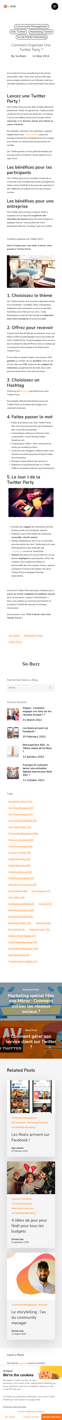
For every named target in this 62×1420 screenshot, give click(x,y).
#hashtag (24, 391)
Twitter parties (31, 134)
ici (49, 597)
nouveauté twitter (33, 636)
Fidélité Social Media (21, 878)
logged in (23, 1363)
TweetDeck (16, 551)
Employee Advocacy (20, 872)
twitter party (15, 642)
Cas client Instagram (20, 814)
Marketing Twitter (41, 31)
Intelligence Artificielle (21, 904)
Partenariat (43, 923)
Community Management (32, 26)
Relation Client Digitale (22, 936)
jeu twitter (14, 636)
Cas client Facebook (20, 808)
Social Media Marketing (31, 37)
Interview (45, 904)
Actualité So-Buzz (20, 802)
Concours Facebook (20, 840)
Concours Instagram (20, 846)
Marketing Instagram (20, 917)
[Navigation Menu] (54, 6)
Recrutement (16, 929)
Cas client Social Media (22, 821)
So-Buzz (20, 56)
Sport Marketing (18, 955)
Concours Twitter (19, 853)
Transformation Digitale (22, 961)
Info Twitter (18, 31)
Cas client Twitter (19, 827)
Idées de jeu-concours (22, 885)
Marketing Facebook (21, 910)
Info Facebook (17, 891)
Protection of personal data (14, 1407)
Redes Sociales (39, 929)
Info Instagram (41, 891)
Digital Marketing (19, 859)
